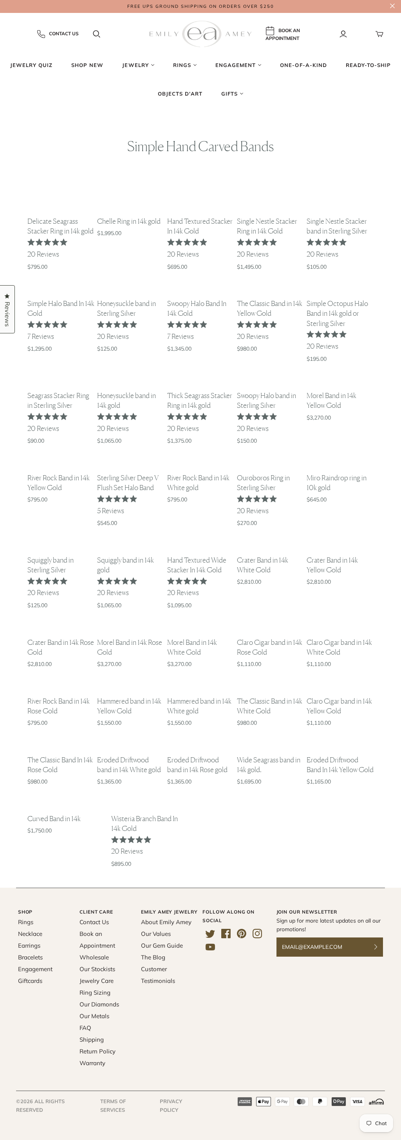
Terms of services (113, 1105)
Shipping (91, 1039)
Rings (25, 922)
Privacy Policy (171, 1105)
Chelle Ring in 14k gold (129, 221)
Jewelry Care (96, 980)
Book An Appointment (283, 34)
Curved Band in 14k (54, 818)
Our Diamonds (99, 1004)
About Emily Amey (166, 922)
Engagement (35, 969)
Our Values (156, 933)
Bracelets (30, 957)
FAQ (85, 1027)
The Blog (153, 957)
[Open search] (97, 34)
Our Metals (94, 1016)
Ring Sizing (94, 992)
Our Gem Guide (162, 945)
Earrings (29, 945)
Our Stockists (97, 969)
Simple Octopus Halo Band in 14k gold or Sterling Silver (337, 313)
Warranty (92, 1063)
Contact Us (64, 33)
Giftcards (30, 980)
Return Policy (97, 1051)
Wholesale (94, 957)
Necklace (30, 933)
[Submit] (380, 947)
